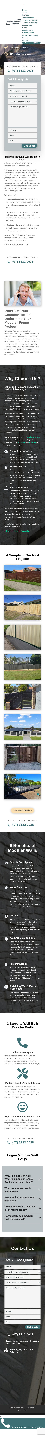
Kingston (32, 443)
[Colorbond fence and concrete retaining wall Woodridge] (22, 650)
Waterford (21, 443)
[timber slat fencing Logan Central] (22, 590)
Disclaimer (30, 1408)
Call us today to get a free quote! (16, 531)
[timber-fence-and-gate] (22, 620)
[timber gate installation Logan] (22, 769)
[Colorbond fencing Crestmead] (22, 709)
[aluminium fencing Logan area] (22, 739)
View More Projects (21, 810)
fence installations (33, 437)
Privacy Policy (21, 1410)
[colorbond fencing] (22, 679)
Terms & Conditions (16, 1408)
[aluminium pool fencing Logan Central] (22, 799)
